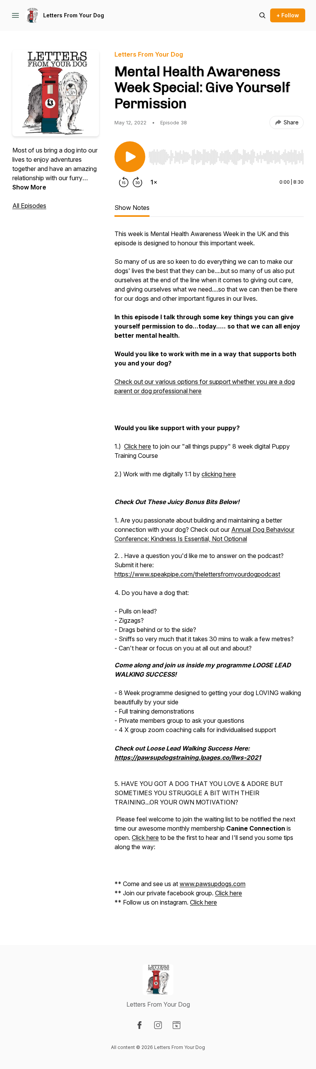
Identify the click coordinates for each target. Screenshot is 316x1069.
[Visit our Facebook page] (139, 1025)
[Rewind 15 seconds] (123, 182)
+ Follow (287, 15)
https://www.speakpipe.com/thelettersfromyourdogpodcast (197, 574)
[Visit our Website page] (176, 1025)
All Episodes (29, 205)
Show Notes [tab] (132, 207)
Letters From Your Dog (73, 15)
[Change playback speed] (153, 182)
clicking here (219, 474)
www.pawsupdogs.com (212, 884)
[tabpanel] (209, 572)
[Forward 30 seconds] (137, 182)
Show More (29, 187)
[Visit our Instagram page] (158, 1025)
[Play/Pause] (129, 156)
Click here (137, 446)
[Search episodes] (262, 15)
